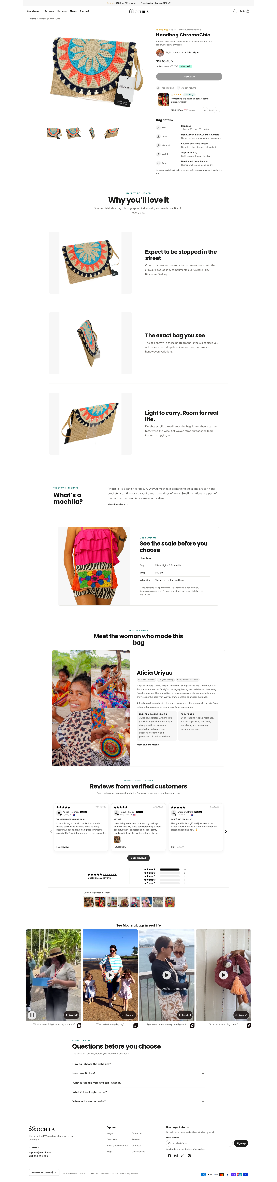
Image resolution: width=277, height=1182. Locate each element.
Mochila (73, 1174)
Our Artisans (138, 1151)
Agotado (189, 76)
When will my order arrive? (89, 1101)
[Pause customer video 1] (32, 1015)
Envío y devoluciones (117, 1145)
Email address (172, 1137)
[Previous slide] (51, 831)
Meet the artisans (118, 504)
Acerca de (112, 1139)
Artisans (49, 11)
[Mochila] (139, 11)
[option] (96, 71)
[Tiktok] (182, 1156)
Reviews (62, 11)
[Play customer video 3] (166, 975)
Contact (84, 11)
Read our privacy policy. (195, 1149)
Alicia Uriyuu (192, 52)
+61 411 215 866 (38, 1156)
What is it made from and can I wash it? (96, 1082)
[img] (63, 807)
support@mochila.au (40, 1152)
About (73, 11)
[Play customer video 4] (223, 975)
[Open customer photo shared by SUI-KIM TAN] (163, 99)
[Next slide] (226, 831)
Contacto (136, 1145)
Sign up (241, 1143)
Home (33, 18)
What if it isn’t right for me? (89, 1092)
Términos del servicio (109, 1174)
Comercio (137, 1133)
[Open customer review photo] (117, 839)
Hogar (110, 1133)
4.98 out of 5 (110, 874)
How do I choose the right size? (91, 1064)
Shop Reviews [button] (138, 857)
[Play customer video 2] (110, 975)
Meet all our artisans (149, 744)
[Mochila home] (42, 1128)
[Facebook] (169, 1156)
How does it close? (83, 1073)
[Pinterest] (189, 1156)
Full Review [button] (62, 847)
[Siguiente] (143, 68)
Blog (109, 1151)
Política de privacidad (129, 1174)
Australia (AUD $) (42, 1172)
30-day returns (188, 87)
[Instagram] (176, 1156)
